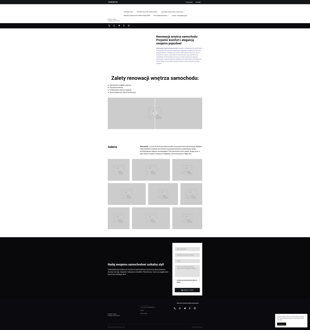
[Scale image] (176, 316)
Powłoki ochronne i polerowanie (147, 12)
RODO (142, 310)
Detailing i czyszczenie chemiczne (172, 12)
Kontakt (198, 2)
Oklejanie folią (128, 12)
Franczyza (189, 2)
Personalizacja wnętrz (160, 15)
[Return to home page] (114, 12)
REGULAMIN (143, 313)
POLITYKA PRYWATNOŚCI (147, 307)
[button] (109, 25)
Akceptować (282, 324)
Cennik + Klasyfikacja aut (179, 15)
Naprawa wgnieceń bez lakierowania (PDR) (137, 15)
